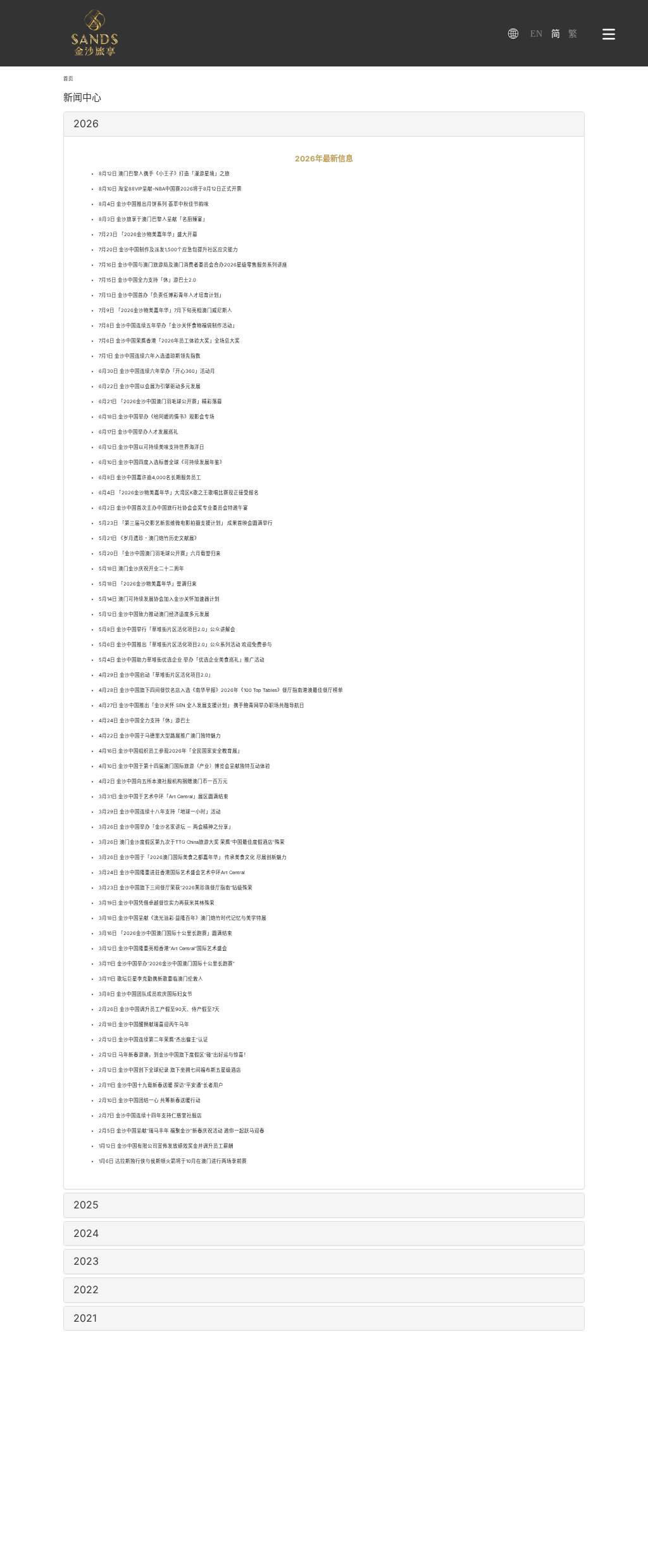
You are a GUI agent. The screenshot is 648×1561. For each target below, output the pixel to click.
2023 (86, 1261)
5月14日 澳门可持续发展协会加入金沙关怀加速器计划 (159, 599)
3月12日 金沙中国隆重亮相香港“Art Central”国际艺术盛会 (163, 948)
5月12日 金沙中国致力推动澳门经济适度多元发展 (154, 614)
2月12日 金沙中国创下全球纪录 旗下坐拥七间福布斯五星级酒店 (170, 1070)
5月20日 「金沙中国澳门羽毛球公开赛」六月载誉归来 (160, 553)
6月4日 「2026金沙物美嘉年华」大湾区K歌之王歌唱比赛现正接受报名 (179, 493)
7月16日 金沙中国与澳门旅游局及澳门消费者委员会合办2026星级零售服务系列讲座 (193, 265)
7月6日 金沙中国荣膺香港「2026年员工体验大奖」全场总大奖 (169, 341)
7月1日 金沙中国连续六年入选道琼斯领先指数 (150, 356)
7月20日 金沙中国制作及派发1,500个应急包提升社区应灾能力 (168, 250)
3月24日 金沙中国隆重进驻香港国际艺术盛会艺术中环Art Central (172, 872)
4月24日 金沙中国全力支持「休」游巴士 (144, 721)
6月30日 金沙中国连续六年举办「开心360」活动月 (157, 371)
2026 (86, 123)
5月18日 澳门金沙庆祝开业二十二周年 (141, 569)
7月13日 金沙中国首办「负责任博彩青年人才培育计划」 (161, 295)
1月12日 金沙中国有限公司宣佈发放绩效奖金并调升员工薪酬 (166, 1146)
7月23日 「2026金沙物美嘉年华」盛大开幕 (148, 234)
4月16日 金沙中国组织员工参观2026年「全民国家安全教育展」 (170, 751)
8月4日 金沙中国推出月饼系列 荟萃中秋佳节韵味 (154, 204)
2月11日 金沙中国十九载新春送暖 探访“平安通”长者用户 (161, 1085)
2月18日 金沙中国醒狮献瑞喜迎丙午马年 (144, 1024)
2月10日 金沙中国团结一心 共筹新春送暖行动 (150, 1100)
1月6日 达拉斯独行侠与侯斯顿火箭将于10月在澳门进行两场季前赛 (173, 1161)
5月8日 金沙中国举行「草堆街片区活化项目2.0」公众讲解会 (167, 629)
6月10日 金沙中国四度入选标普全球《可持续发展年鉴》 (162, 462)
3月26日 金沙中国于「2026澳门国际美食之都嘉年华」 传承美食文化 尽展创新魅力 (193, 857)
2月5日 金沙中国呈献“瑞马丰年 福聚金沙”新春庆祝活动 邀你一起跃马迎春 (182, 1131)
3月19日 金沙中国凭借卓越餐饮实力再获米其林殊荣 (157, 903)
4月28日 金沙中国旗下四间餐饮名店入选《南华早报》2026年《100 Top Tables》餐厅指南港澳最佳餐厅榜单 (221, 690)
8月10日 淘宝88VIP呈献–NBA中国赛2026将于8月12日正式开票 (170, 189)
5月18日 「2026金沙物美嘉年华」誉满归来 (148, 584)
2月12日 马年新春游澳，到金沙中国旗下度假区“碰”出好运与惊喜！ (174, 1055)
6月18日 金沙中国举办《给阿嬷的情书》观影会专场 (157, 417)
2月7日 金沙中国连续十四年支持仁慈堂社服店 (150, 1116)
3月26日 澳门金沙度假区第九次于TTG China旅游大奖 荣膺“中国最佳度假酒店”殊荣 (192, 842)
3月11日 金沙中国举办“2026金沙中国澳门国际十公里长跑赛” (167, 964)
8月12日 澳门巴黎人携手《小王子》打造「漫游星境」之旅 (164, 174)
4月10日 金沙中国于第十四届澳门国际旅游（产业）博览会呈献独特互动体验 (184, 766)
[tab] (323, 124)
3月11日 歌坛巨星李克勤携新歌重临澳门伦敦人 (151, 979)
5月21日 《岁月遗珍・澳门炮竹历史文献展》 (149, 538)
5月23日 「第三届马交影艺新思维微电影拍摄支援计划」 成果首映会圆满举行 (186, 523)
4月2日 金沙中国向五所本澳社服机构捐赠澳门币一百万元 (163, 781)
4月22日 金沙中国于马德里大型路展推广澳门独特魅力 (160, 736)
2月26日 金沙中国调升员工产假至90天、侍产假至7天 (159, 1009)
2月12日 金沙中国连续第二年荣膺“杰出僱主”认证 (153, 1040)
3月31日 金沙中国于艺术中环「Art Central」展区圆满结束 (163, 796)
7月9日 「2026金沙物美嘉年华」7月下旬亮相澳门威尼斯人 (165, 310)
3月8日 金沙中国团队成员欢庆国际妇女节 (145, 994)
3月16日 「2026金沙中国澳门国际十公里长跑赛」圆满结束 (165, 933)
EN (536, 34)
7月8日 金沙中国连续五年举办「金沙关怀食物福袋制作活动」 (168, 326)
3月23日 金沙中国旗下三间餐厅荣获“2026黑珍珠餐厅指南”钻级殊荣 (175, 888)
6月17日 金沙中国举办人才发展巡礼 (138, 432)
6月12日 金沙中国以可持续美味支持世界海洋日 (151, 447)
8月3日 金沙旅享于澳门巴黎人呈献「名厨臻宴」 (153, 219)
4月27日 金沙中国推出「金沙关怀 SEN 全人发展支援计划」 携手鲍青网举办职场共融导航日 (201, 705)
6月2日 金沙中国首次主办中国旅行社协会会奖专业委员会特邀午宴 (173, 508)
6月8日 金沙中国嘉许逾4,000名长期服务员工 (150, 477)
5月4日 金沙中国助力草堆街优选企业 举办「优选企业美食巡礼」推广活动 (182, 660)
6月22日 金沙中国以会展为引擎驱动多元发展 (150, 386)
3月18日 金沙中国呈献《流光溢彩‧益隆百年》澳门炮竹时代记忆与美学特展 (182, 918)
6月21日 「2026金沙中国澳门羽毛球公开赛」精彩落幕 (160, 401)
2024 (86, 1233)
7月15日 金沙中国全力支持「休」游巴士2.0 (147, 280)
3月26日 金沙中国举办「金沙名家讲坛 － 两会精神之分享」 (166, 827)
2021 (85, 1318)
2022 (86, 1289)
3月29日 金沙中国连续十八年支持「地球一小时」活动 (160, 812)
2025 (86, 1204)
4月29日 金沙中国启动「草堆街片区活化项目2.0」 (156, 675)
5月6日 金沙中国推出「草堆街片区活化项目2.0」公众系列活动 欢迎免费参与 (185, 645)
